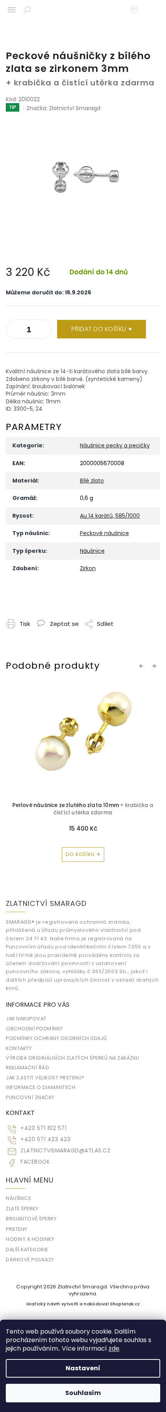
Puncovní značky (30, 1097)
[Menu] (11, 9)
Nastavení (83, 1368)
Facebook (35, 1162)
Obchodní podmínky (34, 1028)
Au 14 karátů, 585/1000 (110, 516)
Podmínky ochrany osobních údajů (56, 1038)
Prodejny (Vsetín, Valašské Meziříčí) (138, 9)
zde (113, 1348)
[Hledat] (27, 9)
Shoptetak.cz (125, 1304)
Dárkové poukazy (30, 1259)
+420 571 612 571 (43, 1128)
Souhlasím (83, 1392)
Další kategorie (27, 1249)
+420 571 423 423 (45, 1139)
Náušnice (92, 551)
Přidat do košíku (98, 329)
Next (155, 666)
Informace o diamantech (40, 1087)
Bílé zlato (92, 480)
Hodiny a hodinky (30, 1239)
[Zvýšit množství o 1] (13, 330)
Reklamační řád (27, 1067)
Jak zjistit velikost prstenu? (45, 1077)
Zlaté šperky (22, 1208)
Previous (142, 666)
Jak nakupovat (26, 1018)
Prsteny (16, 1229)
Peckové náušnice (104, 533)
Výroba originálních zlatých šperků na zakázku (72, 1058)
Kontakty (19, 1048)
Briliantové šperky (31, 1218)
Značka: (63, 108)
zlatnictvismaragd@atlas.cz (65, 1150)
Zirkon (88, 568)
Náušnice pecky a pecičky (115, 445)
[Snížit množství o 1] (43, 330)
